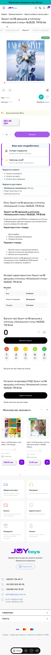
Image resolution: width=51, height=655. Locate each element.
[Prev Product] (3, 90)
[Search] (36, 8)
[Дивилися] (25, 650)
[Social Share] (47, 90)
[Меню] (3, 7)
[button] (42, 409)
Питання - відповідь (41, 30)
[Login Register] (44, 8)
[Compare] (41, 96)
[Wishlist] (47, 96)
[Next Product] (9, 90)
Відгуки (25, 30)
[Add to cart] (21, 462)
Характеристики (12, 30)
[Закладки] (31, 650)
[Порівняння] (37, 650)
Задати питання (25, 395)
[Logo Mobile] (12, 8)
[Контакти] (40, 8)
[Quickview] (9, 435)
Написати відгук (25, 340)
